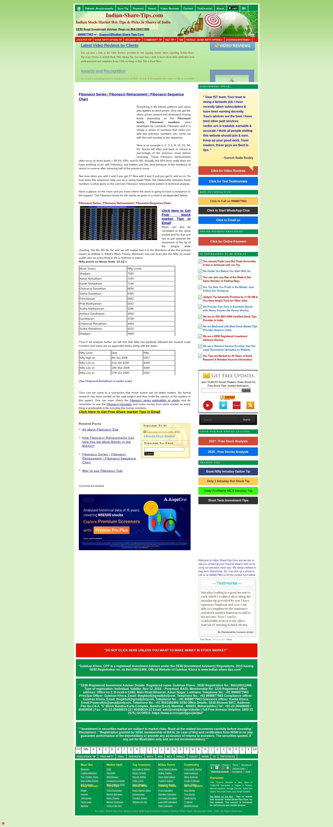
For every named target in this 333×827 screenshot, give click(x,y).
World (180, 756)
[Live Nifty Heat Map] (222, 768)
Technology (86, 797)
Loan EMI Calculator (167, 801)
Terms (235, 764)
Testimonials (219, 639)
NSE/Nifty (111, 772)
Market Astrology (115, 794)
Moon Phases (113, 797)
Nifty (86, 748)
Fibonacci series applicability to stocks (155, 400)
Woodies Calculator (167, 794)
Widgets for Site (139, 801)
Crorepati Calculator (167, 797)
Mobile (84, 790)
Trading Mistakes (89, 772)
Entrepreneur (138, 794)
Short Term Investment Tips (228, 500)
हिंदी (244, 8)
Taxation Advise (139, 797)
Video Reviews (169, 8)
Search (246, 419)
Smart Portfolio (139, 772)
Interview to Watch (141, 769)
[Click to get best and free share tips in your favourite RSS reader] (227, 768)
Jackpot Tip (84, 39)
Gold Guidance (191, 772)
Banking (84, 805)
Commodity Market (193, 769)
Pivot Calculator (165, 790)
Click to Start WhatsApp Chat (228, 210)
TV (214, 756)
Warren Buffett (139, 776)
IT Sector (188, 801)
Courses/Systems (237, 39)
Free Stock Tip (86, 756)
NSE (149, 756)
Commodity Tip (153, 39)
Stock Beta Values (166, 776)
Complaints (237, 771)
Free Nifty (106, 756)
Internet (84, 794)
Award (152, 8)
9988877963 (85, 34)
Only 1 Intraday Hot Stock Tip (228, 481)
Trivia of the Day (114, 805)
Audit (248, 771)
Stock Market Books (167, 769)
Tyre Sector (189, 794)
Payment (138, 8)
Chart (193, 756)
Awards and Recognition (103, 45)
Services (134, 756)
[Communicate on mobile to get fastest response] (212, 768)
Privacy (226, 764)
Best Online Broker (89, 780)
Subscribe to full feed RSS (163, 432)
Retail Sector (190, 797)
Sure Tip (123, 8)
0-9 (254, 748)
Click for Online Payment (228, 241)
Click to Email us (228, 220)
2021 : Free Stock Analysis (228, 441)
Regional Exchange (116, 780)
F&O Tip (169, 39)
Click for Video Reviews (228, 170)
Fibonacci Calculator (119, 404)
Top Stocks (227, 756)
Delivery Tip (133, 39)
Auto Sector (189, 790)
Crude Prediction (192, 780)
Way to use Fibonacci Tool (102, 470)
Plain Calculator (165, 805)
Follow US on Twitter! (160, 436)
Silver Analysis (191, 776)
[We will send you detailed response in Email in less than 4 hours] (216, 768)
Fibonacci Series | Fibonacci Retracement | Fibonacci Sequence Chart (109, 458)
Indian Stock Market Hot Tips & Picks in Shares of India (123, 22)
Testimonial (204, 8)
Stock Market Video (141, 790)
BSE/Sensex (112, 776)
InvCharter (215, 764)
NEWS (205, 756)
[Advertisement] (47, 1)
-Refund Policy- (239, 768)
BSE (160, 756)
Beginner (85, 769)
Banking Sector (191, 805)
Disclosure (246, 764)
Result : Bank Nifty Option (203, 39)
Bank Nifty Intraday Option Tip (228, 471)
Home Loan (86, 801)
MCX (169, 756)
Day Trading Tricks (89, 776)
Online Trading (165, 772)
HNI (181, 39)
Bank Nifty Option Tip (108, 39)
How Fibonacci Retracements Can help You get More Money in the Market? (108, 442)
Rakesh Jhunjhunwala (99, 8)
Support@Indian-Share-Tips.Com (121, 34)
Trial (121, 756)
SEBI (109, 769)
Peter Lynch (138, 780)
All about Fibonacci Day (100, 429)
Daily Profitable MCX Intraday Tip (228, 490)
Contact (188, 8)
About (220, 8)
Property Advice (165, 780)
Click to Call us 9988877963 (228, 201)
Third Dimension (114, 790)
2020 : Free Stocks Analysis (228, 451)
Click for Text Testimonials (228, 181)
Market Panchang (115, 801)
